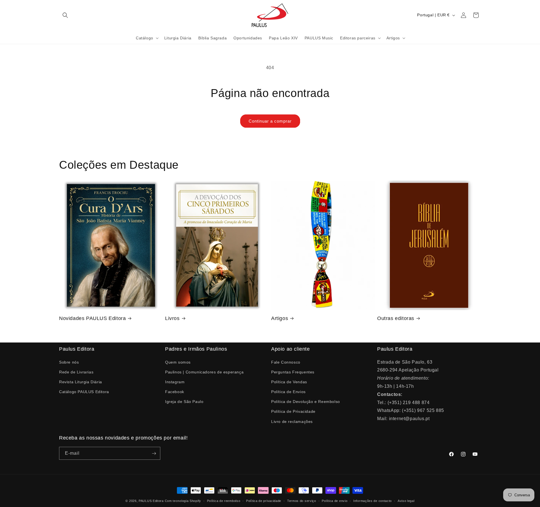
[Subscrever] (154, 453)
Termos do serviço (301, 500)
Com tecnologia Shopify (183, 501)
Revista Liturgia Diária (80, 381)
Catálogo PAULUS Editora (84, 391)
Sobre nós (69, 362)
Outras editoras (395, 318)
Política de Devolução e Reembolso (305, 401)
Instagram (174, 381)
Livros (172, 318)
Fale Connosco (285, 362)
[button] (65, 15)
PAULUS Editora (152, 501)
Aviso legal (406, 500)
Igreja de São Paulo (184, 401)
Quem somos (178, 362)
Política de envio (334, 500)
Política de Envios (288, 391)
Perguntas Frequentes (292, 371)
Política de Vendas (289, 381)
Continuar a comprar (270, 121)
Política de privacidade (263, 500)
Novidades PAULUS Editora (92, 318)
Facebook (174, 391)
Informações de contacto (372, 500)
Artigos (279, 318)
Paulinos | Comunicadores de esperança (204, 371)
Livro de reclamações (292, 421)
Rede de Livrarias (76, 371)
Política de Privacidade (293, 411)
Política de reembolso (223, 500)
